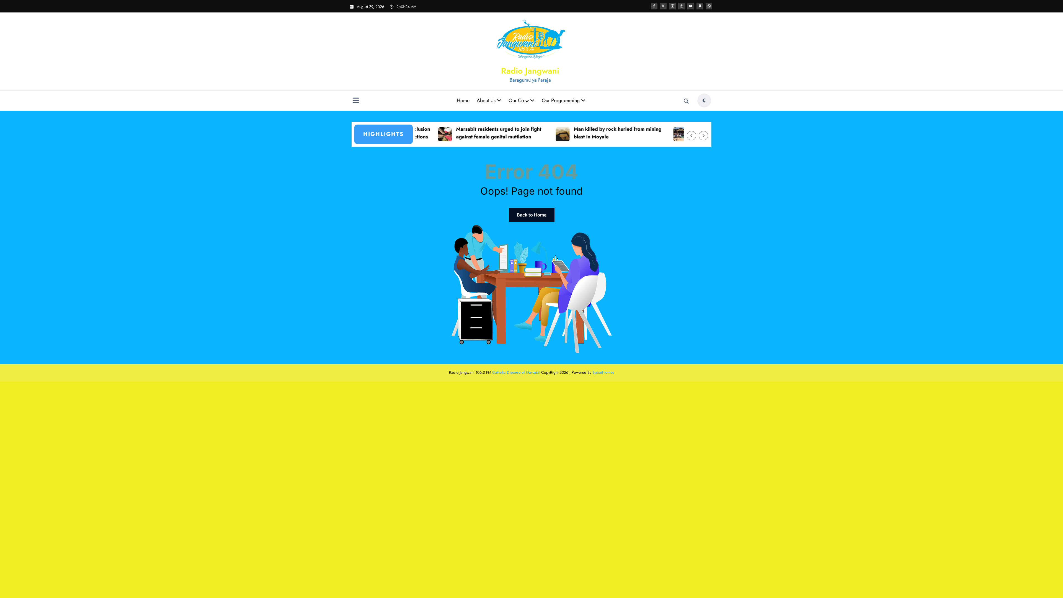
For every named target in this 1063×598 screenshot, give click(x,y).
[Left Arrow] (691, 135)
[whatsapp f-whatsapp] (709, 6)
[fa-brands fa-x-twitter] (663, 6)
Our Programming (561, 100)
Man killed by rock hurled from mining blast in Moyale (595, 133)
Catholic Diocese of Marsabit (516, 372)
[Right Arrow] (703, 135)
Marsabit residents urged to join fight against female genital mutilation (476, 133)
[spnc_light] (704, 100)
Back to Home (531, 215)
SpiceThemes (603, 372)
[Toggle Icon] (356, 101)
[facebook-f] (654, 6)
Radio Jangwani (530, 71)
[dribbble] (681, 6)
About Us (487, 100)
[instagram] (672, 6)
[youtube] (690, 6)
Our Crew (519, 100)
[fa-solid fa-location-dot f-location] (699, 6)
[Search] (686, 101)
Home (463, 100)
